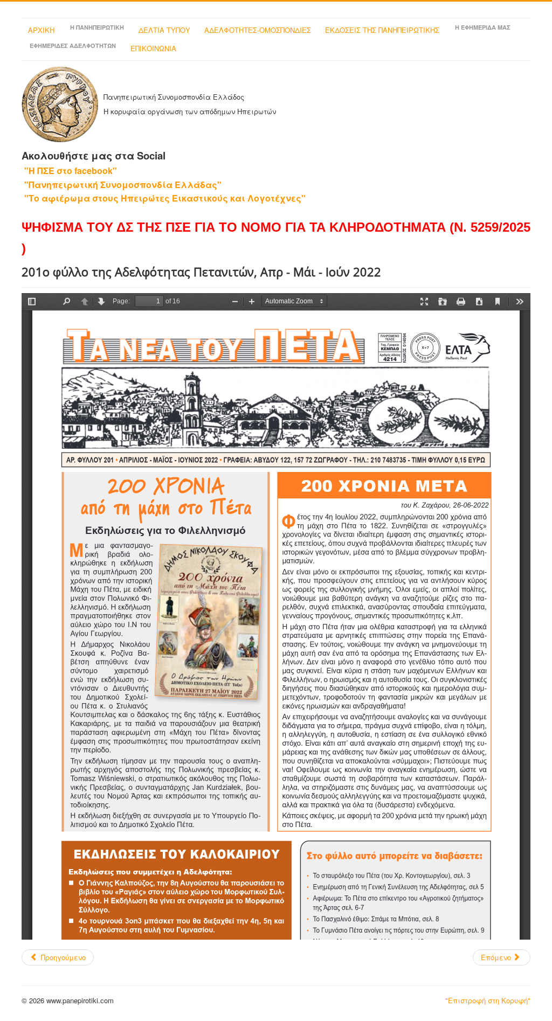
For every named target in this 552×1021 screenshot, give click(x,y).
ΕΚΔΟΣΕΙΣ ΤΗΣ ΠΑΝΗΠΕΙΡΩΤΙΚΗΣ (382, 30)
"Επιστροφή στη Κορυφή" (487, 1000)
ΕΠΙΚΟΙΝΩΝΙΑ (153, 48)
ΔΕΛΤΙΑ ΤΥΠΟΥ (164, 30)
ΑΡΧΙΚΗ (41, 30)
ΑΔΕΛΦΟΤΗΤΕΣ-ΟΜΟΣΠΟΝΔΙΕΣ (257, 30)
